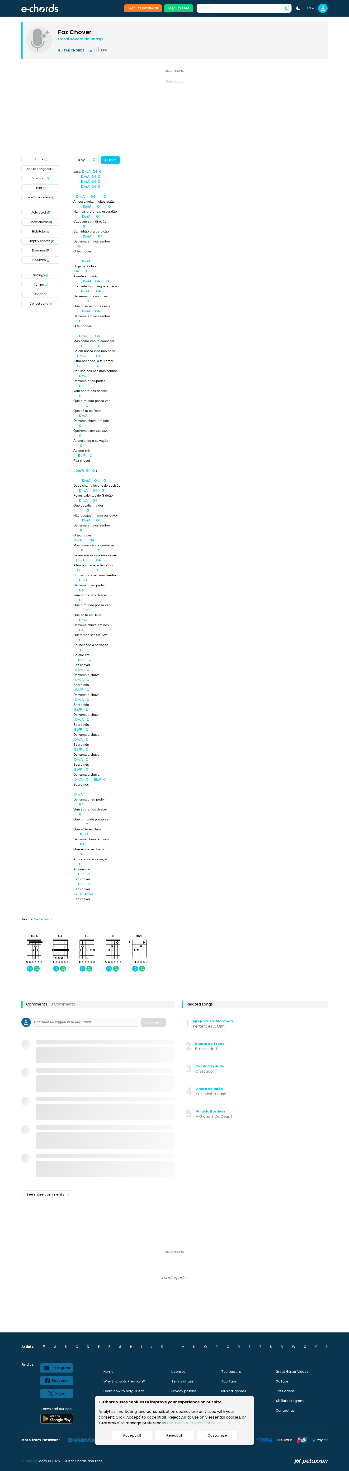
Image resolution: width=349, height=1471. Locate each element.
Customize (217, 1435)
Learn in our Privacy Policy (191, 1423)
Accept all (132, 1435)
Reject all (174, 1435)
